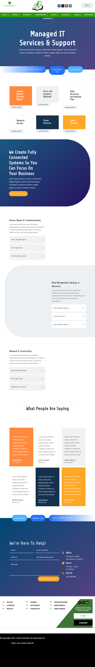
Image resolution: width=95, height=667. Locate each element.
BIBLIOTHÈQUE (88, 15)
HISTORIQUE (26, 15)
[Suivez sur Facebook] (59, 5)
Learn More (16, 107)
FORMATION (35, 609)
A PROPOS (15, 15)
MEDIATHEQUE (47, 18)
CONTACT (87, 5)
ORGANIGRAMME (40, 15)
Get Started (18, 194)
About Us (38, 518)
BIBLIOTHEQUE (59, 609)
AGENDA (76, 15)
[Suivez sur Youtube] (86, 602)
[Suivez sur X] (62, 5)
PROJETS (53, 15)
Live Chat (75, 69)
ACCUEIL (4, 15)
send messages (48, 579)
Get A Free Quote (32, 69)
